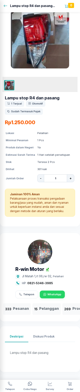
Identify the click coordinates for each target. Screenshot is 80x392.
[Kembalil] (6, 6)
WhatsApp (54, 294)
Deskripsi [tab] (16, 336)
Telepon (28, 294)
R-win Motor (29, 269)
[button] (9, 85)
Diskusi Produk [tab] (44, 336)
